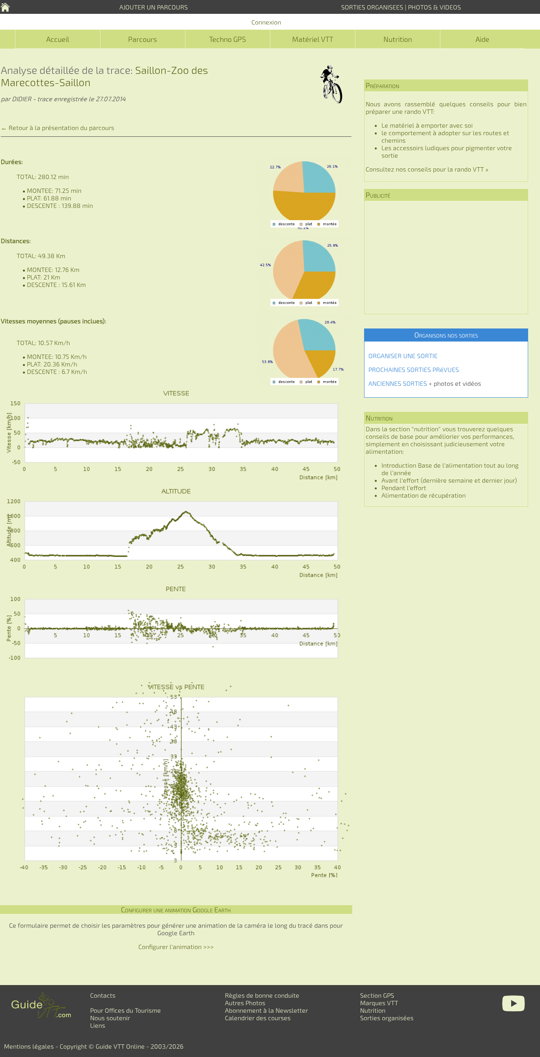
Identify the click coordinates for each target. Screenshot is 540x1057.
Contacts (102, 995)
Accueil (57, 39)
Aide (482, 39)
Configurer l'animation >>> (176, 946)
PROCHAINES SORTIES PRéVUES (413, 369)
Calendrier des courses (258, 1017)
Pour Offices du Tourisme (125, 1010)
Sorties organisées (386, 1017)
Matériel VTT (312, 39)
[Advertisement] (446, 257)
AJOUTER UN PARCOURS (153, 7)
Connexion (266, 22)
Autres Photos (245, 1002)
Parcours (142, 39)
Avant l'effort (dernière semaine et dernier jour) (449, 480)
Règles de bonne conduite (262, 995)
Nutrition (397, 39)
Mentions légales (29, 1046)
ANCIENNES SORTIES (397, 383)
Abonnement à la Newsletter (266, 1010)
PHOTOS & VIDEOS (434, 7)
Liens (97, 1025)
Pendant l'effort (403, 487)
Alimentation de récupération (423, 495)
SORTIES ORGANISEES (372, 7)
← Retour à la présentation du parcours (57, 127)
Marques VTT (379, 1002)
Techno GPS (227, 39)
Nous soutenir (110, 1017)
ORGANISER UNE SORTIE (403, 355)
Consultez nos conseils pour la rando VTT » (427, 169)
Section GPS (377, 995)
